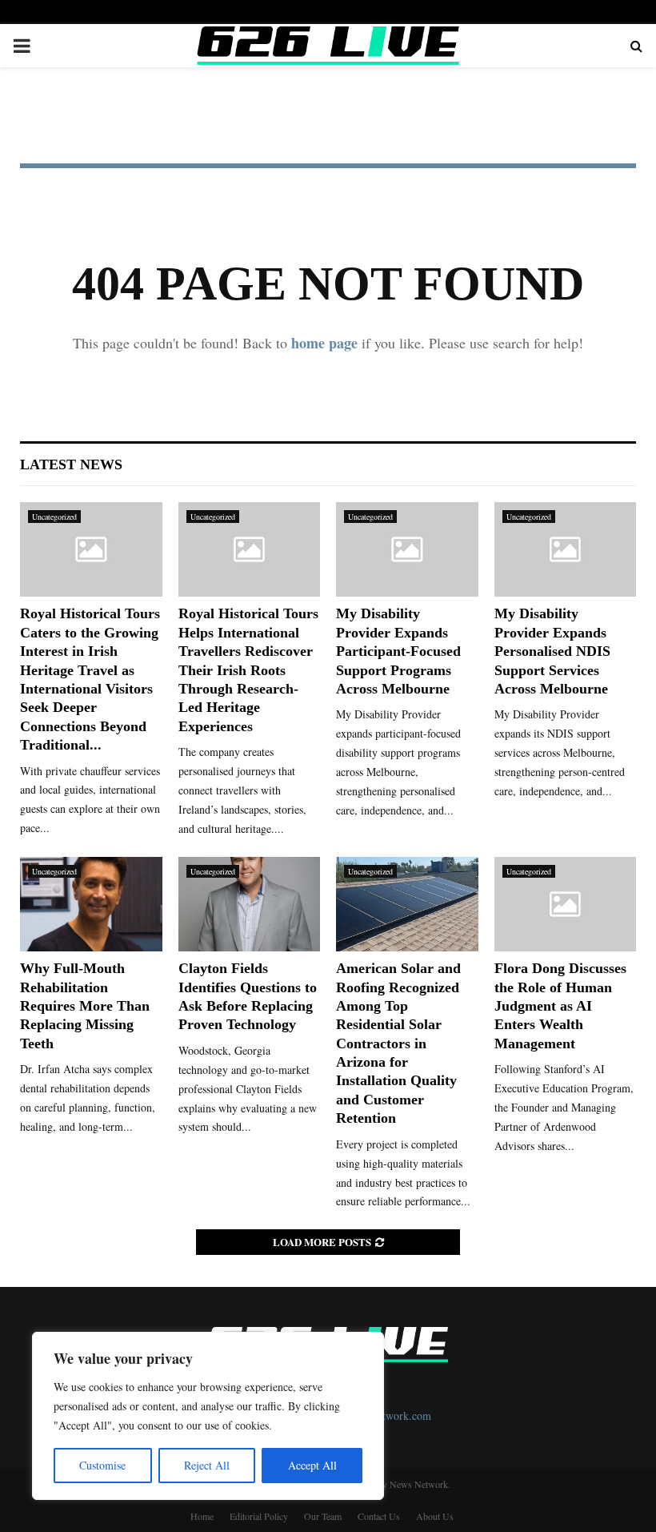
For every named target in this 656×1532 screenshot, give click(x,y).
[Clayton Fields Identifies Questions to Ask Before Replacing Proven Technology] (249, 904)
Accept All (312, 1465)
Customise (102, 1465)
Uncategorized (54, 516)
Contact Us (379, 1516)
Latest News (71, 464)
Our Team (323, 1516)
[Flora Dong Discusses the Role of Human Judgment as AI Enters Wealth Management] (565, 904)
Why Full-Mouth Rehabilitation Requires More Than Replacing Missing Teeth (85, 1005)
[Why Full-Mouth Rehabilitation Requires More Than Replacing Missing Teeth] (91, 904)
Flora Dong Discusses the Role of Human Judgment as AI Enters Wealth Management (560, 1005)
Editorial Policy (259, 1516)
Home (202, 1516)
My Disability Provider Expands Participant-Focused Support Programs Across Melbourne (398, 651)
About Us (435, 1516)
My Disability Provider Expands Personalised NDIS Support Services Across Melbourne (552, 651)
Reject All (207, 1465)
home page (324, 342)
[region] (208, 1416)
